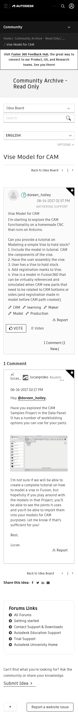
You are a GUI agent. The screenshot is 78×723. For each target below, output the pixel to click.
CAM (16, 307)
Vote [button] (17, 328)
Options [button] (64, 144)
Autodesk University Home (36, 644)
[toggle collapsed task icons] (54, 6)
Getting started (26, 620)
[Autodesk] (23, 6)
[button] (62, 380)
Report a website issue (50, 707)
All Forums (22, 614)
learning (34, 307)
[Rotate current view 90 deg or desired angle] (72, 170)
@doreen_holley (32, 397)
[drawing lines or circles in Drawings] (62, 170)
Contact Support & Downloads (38, 626)
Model (18, 313)
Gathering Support (52, 206)
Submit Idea (17, 683)
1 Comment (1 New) (54, 345)
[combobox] (39, 118)
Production (39, 313)
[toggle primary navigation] (8, 6)
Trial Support (25, 638)
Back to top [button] (10, 707)
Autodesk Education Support (37, 632)
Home (7, 38)
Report (62, 320)
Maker (53, 307)
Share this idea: (16, 582)
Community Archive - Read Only (37, 38)
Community (12, 27)
